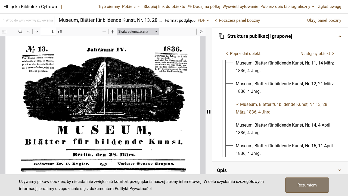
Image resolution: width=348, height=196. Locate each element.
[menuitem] (284, 67)
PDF (201, 20)
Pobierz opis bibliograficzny (285, 6)
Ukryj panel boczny (324, 20)
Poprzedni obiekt (245, 53)
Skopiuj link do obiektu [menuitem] (164, 6)
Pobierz (129, 6)
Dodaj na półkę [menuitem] (206, 6)
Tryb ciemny (109, 6)
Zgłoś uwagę (329, 6)
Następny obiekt (315, 53)
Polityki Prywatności (133, 188)
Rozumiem (307, 185)
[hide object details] (209, 111)
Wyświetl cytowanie (240, 6)
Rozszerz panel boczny (239, 20)
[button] (280, 36)
